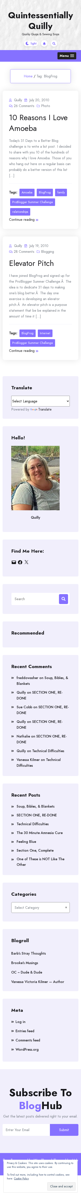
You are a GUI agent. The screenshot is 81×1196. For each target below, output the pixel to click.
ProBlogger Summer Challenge (32, 202)
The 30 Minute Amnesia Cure (40, 832)
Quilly (21, 692)
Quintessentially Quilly (40, 20)
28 (24, 251)
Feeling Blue (26, 841)
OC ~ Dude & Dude (26, 972)
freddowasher (27, 677)
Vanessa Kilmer (28, 759)
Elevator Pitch (31, 263)
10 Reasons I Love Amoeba (38, 122)
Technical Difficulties (48, 750)
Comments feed (28, 1040)
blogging (47, 251)
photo (45, 105)
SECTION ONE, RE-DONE (37, 815)
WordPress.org (27, 1049)
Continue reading (22, 219)
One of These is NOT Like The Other (40, 862)
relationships (20, 212)
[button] (66, 55)
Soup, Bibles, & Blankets (35, 806)
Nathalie (23, 736)
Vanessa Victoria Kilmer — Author (37, 981)
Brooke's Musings (24, 962)
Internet (45, 333)
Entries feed (25, 1031)
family (61, 192)
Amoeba (27, 192)
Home (28, 76)
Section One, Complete (35, 850)
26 (24, 105)
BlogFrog (45, 192)
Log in (20, 1021)
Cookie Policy (21, 1179)
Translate (45, 409)
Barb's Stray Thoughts (28, 953)
